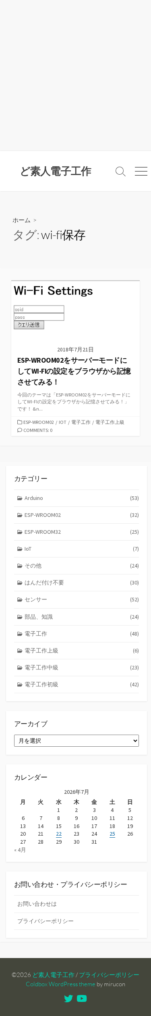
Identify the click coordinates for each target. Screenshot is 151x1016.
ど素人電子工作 (53, 975)
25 (112, 833)
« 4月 (20, 849)
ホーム (21, 220)
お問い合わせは (37, 903)
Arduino (82, 498)
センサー (82, 599)
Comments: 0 (37, 430)
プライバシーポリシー (45, 921)
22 (59, 833)
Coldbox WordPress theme (60, 984)
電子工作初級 (82, 684)
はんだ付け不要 (82, 582)
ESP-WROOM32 (82, 531)
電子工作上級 (109, 422)
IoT (62, 422)
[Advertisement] (75, 75)
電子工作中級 (82, 667)
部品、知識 (82, 616)
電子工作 (81, 422)
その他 (82, 565)
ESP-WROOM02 (38, 422)
